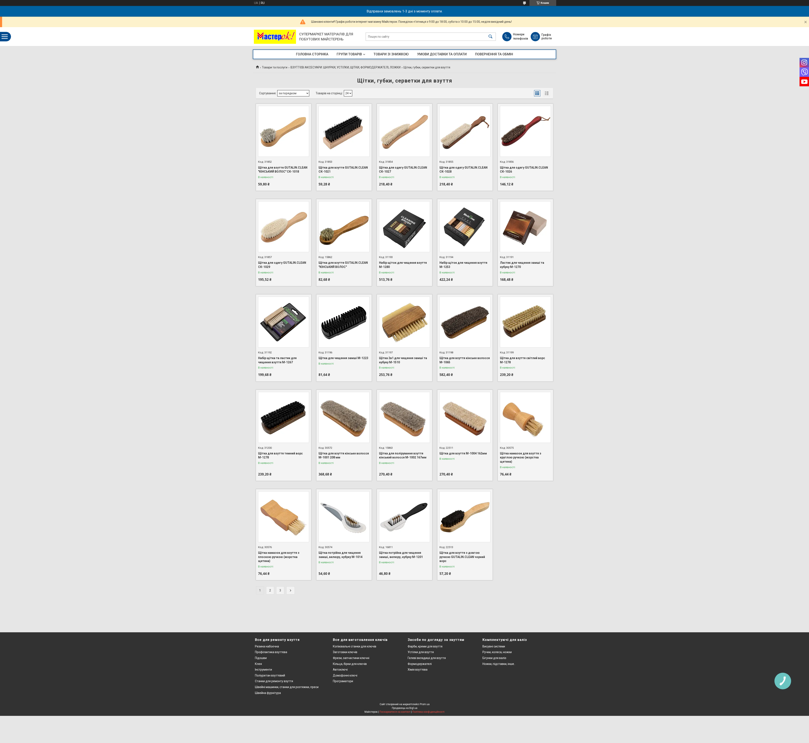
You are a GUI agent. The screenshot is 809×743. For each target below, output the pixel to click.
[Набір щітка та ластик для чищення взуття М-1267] (283, 322)
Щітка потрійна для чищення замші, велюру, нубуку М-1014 (340, 555)
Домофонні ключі (345, 675)
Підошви (261, 658)
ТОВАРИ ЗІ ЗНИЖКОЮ (391, 54)
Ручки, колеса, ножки (497, 652)
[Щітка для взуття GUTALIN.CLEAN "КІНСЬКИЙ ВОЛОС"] (344, 226)
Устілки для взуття (421, 652)
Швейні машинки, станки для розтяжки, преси (287, 687)
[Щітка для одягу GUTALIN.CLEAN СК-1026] (525, 131)
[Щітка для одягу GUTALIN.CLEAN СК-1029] (283, 226)
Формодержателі (420, 664)
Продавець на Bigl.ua (404, 708)
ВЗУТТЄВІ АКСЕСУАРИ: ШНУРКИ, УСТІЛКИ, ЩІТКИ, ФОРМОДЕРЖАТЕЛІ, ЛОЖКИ (345, 67)
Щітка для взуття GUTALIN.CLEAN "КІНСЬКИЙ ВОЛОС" (343, 265)
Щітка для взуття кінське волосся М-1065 (464, 360)
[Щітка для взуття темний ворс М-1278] (283, 417)
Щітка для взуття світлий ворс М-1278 (522, 360)
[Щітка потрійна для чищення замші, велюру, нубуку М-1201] (404, 516)
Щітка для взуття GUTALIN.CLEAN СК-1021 (343, 169)
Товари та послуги (274, 67)
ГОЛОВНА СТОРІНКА (312, 54)
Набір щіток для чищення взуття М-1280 (403, 265)
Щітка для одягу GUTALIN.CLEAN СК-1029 (282, 265)
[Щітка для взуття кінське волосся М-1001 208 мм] (344, 417)
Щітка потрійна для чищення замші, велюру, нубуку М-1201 (401, 555)
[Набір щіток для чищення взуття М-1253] (464, 226)
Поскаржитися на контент (394, 711)
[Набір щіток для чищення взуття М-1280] (404, 226)
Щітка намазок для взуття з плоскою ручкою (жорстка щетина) (278, 557)
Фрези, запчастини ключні (351, 658)
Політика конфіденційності (428, 711)
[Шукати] (490, 37)
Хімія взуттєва (417, 669)
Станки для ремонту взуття (274, 681)
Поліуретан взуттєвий (270, 675)
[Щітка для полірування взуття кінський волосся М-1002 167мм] (404, 417)
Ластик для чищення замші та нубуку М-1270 (522, 265)
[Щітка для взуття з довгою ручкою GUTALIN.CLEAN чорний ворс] (464, 516)
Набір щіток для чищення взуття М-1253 (463, 265)
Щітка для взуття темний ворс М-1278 (280, 455)
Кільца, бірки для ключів (350, 664)
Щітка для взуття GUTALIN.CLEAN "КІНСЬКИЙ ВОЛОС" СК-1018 (282, 169)
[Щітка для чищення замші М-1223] (344, 322)
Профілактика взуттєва (271, 652)
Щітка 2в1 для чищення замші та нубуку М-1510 (403, 360)
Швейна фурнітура (268, 693)
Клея (258, 664)
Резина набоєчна (267, 646)
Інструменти (263, 669)
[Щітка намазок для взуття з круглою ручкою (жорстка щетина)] (525, 417)
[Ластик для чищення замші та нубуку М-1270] (525, 226)
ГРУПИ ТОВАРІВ (349, 54)
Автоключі (340, 669)
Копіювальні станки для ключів (354, 646)
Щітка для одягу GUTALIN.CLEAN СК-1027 (403, 169)
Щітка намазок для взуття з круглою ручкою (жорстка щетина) (520, 457)
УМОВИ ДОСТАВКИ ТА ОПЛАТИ (442, 54)
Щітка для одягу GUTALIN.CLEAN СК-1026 (524, 169)
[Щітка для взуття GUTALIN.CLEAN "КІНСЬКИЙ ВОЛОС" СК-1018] (283, 131)
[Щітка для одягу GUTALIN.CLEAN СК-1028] (464, 131)
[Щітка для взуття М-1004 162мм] (464, 417)
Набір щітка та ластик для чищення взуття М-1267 (277, 360)
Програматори (343, 681)
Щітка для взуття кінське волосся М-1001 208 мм (344, 455)
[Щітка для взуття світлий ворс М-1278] (525, 322)
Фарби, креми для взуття (425, 646)
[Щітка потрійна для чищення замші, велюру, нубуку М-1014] (344, 516)
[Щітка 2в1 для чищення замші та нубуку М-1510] (404, 322)
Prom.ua (425, 704)
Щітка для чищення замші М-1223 (343, 358)
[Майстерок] (275, 37)
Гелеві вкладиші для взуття (427, 658)
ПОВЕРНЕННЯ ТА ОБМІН (494, 54)
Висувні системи (493, 646)
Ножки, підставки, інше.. (498, 664)
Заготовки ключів (345, 652)
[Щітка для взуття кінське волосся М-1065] (464, 322)
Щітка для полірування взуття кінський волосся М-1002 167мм (402, 455)
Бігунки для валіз (494, 658)
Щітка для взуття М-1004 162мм (463, 453)
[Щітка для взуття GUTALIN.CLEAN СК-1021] (344, 131)
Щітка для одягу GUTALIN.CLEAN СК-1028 (463, 169)
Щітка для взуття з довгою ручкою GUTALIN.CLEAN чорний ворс (462, 557)
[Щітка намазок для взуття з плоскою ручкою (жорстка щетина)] (283, 516)
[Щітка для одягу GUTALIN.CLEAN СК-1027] (404, 131)
